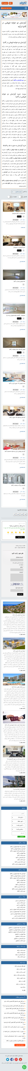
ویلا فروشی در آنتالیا (21, 880)
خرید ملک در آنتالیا (21, 882)
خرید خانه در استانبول (20, 941)
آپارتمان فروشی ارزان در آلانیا (18, 864)
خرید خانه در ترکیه (21, 950)
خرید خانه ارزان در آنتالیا (20, 887)
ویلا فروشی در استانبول (20, 934)
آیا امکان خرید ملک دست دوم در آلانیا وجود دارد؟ (16, 759)
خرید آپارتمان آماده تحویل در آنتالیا (17, 878)
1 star (23, 533)
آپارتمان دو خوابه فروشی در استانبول (17, 930)
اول (25, 514)
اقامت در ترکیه (22, 981)
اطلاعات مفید (14, 1056)
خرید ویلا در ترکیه (21, 953)
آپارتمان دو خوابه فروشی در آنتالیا (18, 876)
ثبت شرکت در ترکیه (20, 984)
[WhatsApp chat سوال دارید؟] (24, 1068)
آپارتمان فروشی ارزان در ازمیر (18, 918)
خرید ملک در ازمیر (21, 903)
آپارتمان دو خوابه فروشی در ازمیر (18, 914)
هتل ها (23, 990)
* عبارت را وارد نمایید (19, 588)
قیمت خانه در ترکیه (21, 969)
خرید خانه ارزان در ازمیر (20, 916)
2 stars (20, 533)
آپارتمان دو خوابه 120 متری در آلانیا (17, 417)
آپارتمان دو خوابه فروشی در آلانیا (18, 849)
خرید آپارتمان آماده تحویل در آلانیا (17, 851)
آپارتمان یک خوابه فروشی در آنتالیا (17, 874)
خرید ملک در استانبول (20, 936)
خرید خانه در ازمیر (21, 907)
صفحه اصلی (20, 1056)
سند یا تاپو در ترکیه (21, 978)
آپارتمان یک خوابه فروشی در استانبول (16, 928)
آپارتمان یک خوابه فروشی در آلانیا (17, 847)
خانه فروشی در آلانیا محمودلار (18, 214)
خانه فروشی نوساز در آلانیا (19, 281)
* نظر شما (20, 572)
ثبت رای (20, 537)
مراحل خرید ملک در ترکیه (19, 975)
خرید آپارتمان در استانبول (19, 939)
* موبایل (21, 567)
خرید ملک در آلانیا (21, 855)
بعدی (18, 514)
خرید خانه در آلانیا (21, 860)
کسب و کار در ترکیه (20, 972)
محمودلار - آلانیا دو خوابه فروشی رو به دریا (15, 315)
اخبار (11, 1056)
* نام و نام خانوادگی (18, 557)
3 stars (16, 533)
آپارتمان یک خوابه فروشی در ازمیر (17, 912)
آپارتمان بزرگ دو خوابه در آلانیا (18, 485)
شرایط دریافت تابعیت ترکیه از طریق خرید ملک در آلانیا (15, 725)
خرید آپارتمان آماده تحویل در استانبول (16, 932)
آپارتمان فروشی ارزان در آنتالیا (18, 889)
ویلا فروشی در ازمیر (21, 905)
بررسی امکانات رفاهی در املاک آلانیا (18, 687)
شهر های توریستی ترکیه (20, 966)
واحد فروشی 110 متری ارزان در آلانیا (17, 383)
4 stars (12, 533)
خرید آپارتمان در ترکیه (20, 955)
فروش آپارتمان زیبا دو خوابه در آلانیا (17, 349)
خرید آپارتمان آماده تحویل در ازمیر (17, 909)
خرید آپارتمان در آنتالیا (20, 885)
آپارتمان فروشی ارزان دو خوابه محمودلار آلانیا (15, 451)
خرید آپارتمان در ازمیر (20, 901)
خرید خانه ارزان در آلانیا (20, 862)
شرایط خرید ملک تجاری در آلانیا (19, 651)
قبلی (22, 514)
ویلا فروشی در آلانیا (21, 853)
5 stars (8, 533)
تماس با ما (7, 1056)
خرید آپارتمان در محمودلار (19, 247)
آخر (14, 514)
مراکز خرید (22, 987)
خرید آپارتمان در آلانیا (19, 80)
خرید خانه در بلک (21, 957)
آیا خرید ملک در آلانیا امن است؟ (19, 789)
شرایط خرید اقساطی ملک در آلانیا (19, 615)
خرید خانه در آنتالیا (21, 891)
